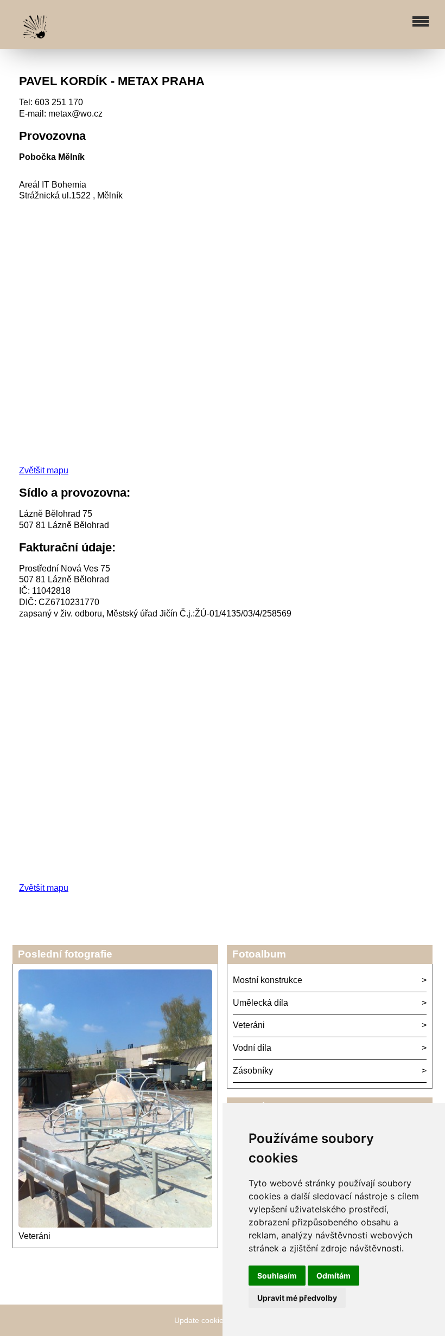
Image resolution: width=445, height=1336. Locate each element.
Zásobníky (253, 1070)
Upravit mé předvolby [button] (297, 1297)
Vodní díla (252, 1047)
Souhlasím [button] (277, 1275)
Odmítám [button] (333, 1275)
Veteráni (34, 1236)
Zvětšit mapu (43, 470)
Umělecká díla (260, 1002)
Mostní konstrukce (267, 980)
